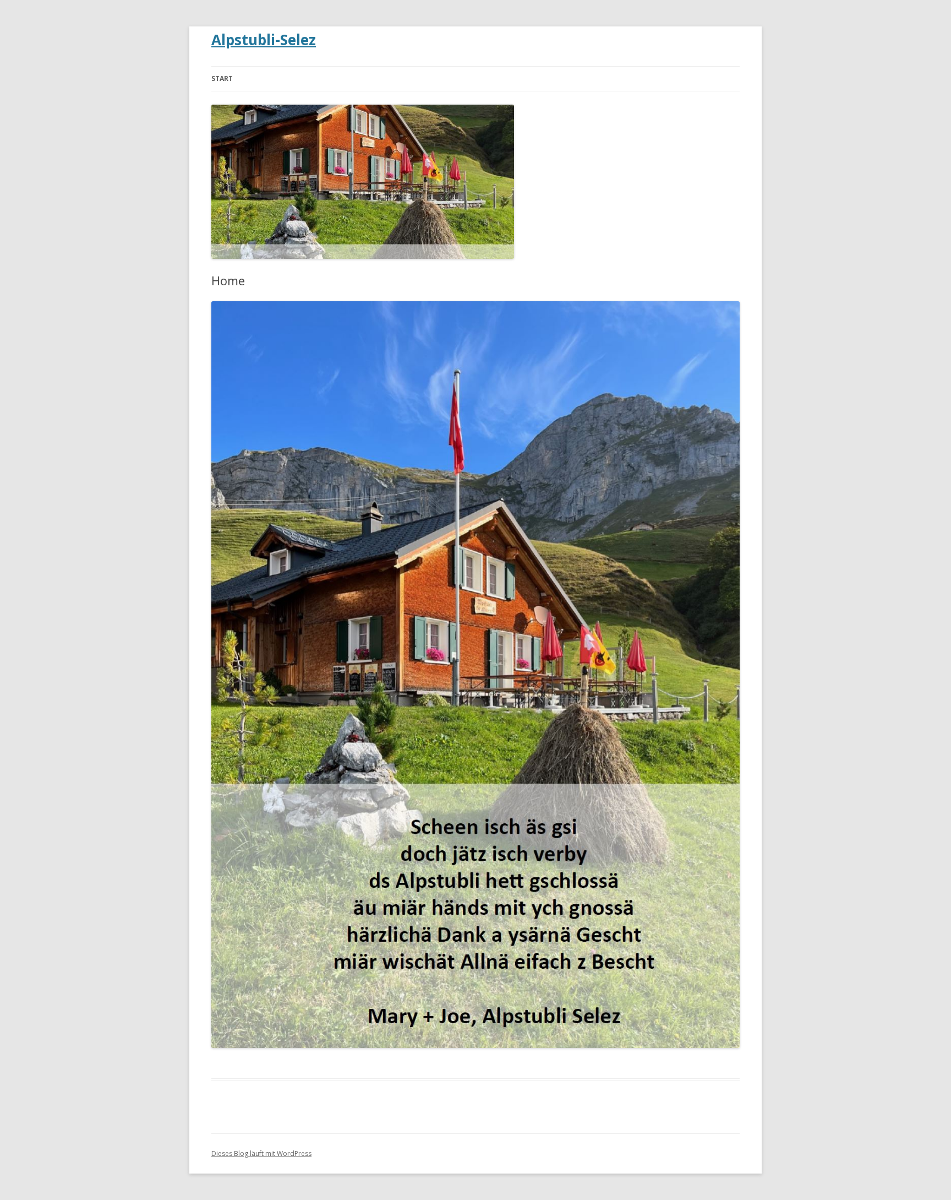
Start (222, 78)
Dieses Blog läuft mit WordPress (261, 1153)
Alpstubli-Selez (263, 40)
